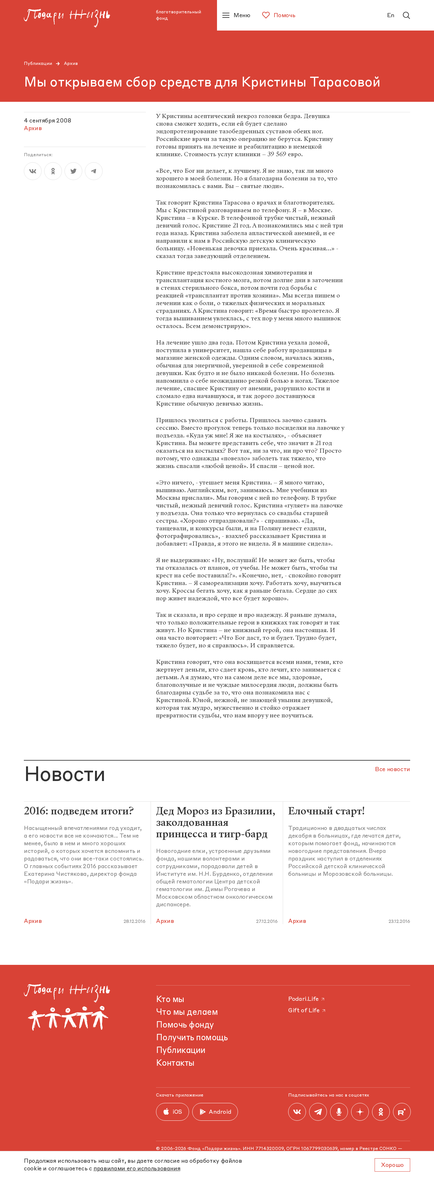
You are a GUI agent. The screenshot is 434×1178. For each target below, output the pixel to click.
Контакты (175, 1063)
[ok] (53, 171)
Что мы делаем (187, 1012)
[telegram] (94, 171)
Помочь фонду (185, 1025)
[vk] (33, 171)
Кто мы (170, 1000)
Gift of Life (304, 1011)
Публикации (38, 63)
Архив (71, 63)
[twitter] (73, 171)
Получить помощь (191, 1038)
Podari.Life (303, 999)
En (391, 15)
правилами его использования (136, 1169)
